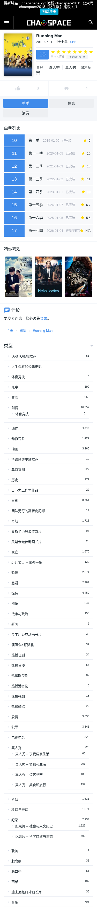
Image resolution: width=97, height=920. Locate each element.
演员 (25, 113)
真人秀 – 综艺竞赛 (29, 775)
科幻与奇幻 (19, 810)
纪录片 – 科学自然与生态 (34, 836)
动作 (14, 428)
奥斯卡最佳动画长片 (26, 542)
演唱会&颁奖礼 (22, 645)
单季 (25, 103)
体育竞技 (18, 377)
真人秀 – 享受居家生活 (32, 754)
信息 (71, 103)
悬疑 (14, 583)
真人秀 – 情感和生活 (30, 764)
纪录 (14, 820)
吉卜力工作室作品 (24, 490)
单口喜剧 (18, 470)
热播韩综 (18, 707)
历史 (14, 480)
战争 (14, 604)
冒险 (14, 397)
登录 (43, 318)
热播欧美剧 (19, 676)
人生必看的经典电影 (26, 367)
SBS (73, 42)
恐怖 (14, 573)
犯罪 (14, 727)
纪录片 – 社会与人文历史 (34, 826)
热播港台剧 (19, 686)
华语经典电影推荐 (24, 459)
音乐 (14, 902)
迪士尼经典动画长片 (26, 892)
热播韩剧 (18, 696)
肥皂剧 (16, 861)
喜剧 (39, 67)
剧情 (14, 408)
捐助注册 (49, 11)
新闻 (14, 624)
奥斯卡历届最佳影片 (26, 531)
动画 (14, 449)
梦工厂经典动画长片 (26, 634)
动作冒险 (18, 439)
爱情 (14, 717)
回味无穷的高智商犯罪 (28, 511)
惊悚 (14, 593)
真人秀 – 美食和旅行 (30, 785)
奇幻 (14, 521)
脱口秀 (16, 871)
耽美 (14, 851)
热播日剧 (18, 655)
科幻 (14, 799)
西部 (14, 882)
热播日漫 (18, 665)
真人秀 (54, 67)
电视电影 (18, 737)
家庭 (14, 552)
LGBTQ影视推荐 (23, 356)
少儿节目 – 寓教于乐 (26, 562)
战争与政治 (19, 614)
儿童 (14, 387)
